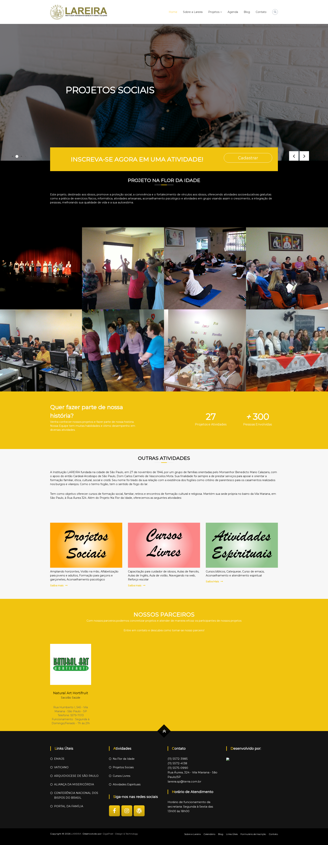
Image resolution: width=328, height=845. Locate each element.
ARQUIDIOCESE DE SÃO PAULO (76, 776)
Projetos (213, 12)
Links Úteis (232, 834)
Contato (261, 12)
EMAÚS (59, 758)
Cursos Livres (121, 776)
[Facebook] (114, 810)
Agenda (233, 12)
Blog (247, 12)
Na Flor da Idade (124, 758)
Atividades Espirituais (126, 784)
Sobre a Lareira (193, 12)
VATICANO (61, 767)
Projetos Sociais (123, 767)
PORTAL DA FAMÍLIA (68, 806)
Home (173, 12)
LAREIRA (76, 833)
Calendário (209, 834)
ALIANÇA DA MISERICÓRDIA (74, 784)
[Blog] (139, 810)
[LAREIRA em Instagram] (126, 810)
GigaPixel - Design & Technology (120, 833)
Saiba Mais (212, 581)
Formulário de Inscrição (253, 834)
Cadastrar (248, 157)
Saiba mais (56, 585)
